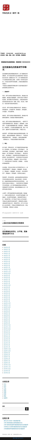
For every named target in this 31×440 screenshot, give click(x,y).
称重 (5, 394)
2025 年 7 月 (7, 255)
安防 (5, 386)
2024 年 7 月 (7, 279)
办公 (5, 384)
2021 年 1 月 (7, 347)
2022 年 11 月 (7, 305)
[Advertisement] (15, 34)
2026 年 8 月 (7, 247)
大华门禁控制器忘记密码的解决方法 (13, 422)
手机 (5, 388)
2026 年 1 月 (7, 253)
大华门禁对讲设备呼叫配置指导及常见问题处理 (16, 424)
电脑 (5, 392)
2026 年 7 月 (7, 249)
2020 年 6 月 (7, 359)
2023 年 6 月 (7, 291)
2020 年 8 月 (7, 355)
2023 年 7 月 (7, 289)
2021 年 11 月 (7, 327)
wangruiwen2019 (7, 213)
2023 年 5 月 (7, 293)
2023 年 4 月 (7, 295)
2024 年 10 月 (7, 273)
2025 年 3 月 (7, 263)
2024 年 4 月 (7, 281)
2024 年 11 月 (7, 271)
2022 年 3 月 (7, 321)
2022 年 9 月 (7, 309)
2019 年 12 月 (7, 365)
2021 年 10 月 (7, 329)
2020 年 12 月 (7, 349)
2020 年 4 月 (7, 363)
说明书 (5, 398)
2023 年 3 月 (7, 297)
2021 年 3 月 (7, 343)
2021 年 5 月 (7, 339)
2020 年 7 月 (7, 357)
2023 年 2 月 (7, 299)
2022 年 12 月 (7, 303)
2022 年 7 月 (7, 313)
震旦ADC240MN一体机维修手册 (12, 420)
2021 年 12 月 (7, 325)
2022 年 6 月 (7, 315)
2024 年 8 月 (7, 277)
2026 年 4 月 (7, 251)
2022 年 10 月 (7, 307)
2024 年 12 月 (7, 269)
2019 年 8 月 (7, 372)
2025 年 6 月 (7, 257)
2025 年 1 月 (7, 267)
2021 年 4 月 (7, 341)
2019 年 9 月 (7, 371)
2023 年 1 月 (7, 301)
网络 (5, 396)
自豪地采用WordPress (17, 434)
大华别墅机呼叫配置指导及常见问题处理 (14, 428)
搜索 (3, 406)
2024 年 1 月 (7, 283)
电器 (5, 390)
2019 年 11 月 (7, 367)
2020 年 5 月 (7, 361)
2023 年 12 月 (7, 285)
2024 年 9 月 (7, 275)
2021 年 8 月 (7, 333)
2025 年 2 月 (7, 265)
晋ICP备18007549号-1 (18, 438)
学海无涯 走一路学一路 (10, 13)
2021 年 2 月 (7, 345)
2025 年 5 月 (7, 259)
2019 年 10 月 (7, 369)
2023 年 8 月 (7, 287)
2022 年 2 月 (7, 323)
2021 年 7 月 (7, 335)
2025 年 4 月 (7, 261)
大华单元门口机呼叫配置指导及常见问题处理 (15, 426)
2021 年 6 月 (7, 337)
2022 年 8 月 (7, 311)
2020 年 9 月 (7, 353)
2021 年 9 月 (7, 331)
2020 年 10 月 (7, 351)
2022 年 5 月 (7, 317)
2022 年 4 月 (7, 319)
